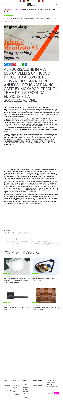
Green (5, 388)
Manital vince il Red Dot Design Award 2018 (16, 308)
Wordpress (35, 403)
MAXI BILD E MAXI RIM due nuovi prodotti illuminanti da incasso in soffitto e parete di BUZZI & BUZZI (17, 280)
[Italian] (31, 1)
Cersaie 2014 (35, 383)
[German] (28, 1)
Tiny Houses (16, 394)
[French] (24, 1)
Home (6, 9)
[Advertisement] (31, 157)
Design (5, 383)
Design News (18, 9)
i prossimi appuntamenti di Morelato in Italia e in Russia (46, 308)
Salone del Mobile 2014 (38, 385)
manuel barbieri (24, 233)
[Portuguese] (39, 1)
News (10, 9)
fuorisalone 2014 (11, 233)
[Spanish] (42, 1)
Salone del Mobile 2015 (38, 380)
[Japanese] (35, 1)
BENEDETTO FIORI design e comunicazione (18, 403)
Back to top (56, 403)
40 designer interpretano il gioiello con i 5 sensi (44, 279)
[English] (20, 1)
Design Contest (7, 390)
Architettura (16, 383)
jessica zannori (9, 21)
